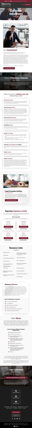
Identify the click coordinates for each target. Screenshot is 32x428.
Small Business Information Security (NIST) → (13, 310)
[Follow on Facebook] (12, 419)
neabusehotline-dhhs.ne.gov (16, 363)
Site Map (24, 408)
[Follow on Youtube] (17, 419)
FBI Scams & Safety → (20, 276)
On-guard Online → (6, 268)
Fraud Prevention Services (11, 200)
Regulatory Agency (21, 406)
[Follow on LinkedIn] (15, 419)
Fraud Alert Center (8, 226)
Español (8, 1)
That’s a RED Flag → (6, 255)
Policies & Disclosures (9, 68)
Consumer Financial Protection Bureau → (9, 258)
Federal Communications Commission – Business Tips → (15, 308)
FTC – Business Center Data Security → (12, 301)
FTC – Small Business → (10, 303)
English (6, 1)
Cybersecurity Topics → (20, 264)
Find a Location (16, 412)
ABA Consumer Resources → (21, 268)
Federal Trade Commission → (7, 266)
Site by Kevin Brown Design (23, 424)
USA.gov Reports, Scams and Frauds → (22, 273)
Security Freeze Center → (8, 228)
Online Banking (27, 4)
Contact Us (16, 415)
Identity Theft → (6, 267)
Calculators (20, 408)
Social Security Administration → (21, 257)
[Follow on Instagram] (19, 419)
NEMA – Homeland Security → (21, 260)
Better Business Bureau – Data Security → (13, 305)
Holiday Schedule (6, 406)
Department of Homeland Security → (22, 263)
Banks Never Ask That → (6, 252)
